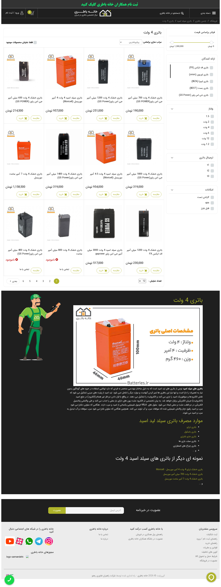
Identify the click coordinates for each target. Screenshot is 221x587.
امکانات (209, 190)
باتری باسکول (190, 432)
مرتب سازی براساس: (152, 42)
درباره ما (104, 538)
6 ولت (206, 133)
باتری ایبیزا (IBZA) (200, 81)
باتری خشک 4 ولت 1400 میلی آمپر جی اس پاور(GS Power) (64, 176)
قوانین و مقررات (210, 547)
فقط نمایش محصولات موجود (19, 42)
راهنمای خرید (211, 543)
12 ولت (206, 138)
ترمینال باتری (206, 158)
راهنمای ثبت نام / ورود (206, 538)
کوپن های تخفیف (209, 552)
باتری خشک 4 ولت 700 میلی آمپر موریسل (183, 474)
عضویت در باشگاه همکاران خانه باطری (145, 538)
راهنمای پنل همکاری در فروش (149, 534)
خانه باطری (143, 575)
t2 (208, 170)
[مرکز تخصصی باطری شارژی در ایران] (77, 13)
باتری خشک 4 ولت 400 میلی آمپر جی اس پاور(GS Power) (25, 252)
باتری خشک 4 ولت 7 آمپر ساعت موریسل (25, 176)
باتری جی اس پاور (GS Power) (194, 95)
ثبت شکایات (211, 534)
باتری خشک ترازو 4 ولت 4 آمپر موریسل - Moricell (179, 469)
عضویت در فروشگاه (208, 560)
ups (207, 203)
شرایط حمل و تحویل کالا (206, 556)
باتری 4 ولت (188, 300)
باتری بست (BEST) (199, 88)
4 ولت (206, 127)
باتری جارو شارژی (188, 436)
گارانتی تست (203, 197)
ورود (17, 12)
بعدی (14, 281)
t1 (208, 165)
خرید (141, 118)
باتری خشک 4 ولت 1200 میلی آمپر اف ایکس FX (144, 252)
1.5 (208, 116)
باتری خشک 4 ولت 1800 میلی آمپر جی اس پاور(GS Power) (144, 176)
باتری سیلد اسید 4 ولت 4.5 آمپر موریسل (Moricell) (106, 176)
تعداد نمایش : (155, 281)
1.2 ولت (205, 144)
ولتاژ (211, 109)
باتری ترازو (191, 427)
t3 (208, 176)
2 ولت (206, 122)
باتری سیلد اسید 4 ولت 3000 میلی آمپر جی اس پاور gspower (104, 252)
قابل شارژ (205, 208)
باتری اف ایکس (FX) (199, 67)
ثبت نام (9, 12)
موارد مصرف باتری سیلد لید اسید (171, 421)
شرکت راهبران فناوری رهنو (104, 575)
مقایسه (156, 118)
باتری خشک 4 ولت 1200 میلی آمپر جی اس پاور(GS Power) (104, 99)
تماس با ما (64, 269)
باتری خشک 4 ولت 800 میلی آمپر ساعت (65, 252)
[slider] (211, 42)
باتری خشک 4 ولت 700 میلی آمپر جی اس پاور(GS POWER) (145, 99)
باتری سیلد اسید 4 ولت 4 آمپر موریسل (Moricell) (67, 99)
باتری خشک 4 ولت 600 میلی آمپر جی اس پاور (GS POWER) (25, 99)
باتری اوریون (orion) (199, 74)
